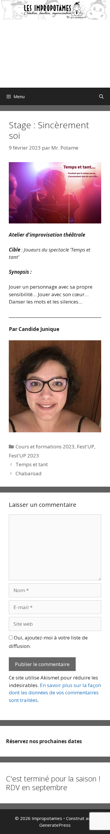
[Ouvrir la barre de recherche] (101, 96)
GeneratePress (55, 825)
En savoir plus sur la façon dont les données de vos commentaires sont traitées (55, 692)
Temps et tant (32, 464)
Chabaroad (29, 473)
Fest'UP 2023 (24, 455)
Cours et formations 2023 (45, 446)
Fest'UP (85, 446)
